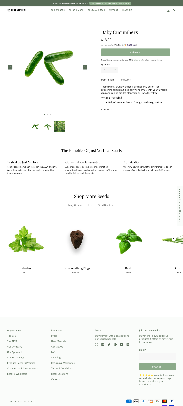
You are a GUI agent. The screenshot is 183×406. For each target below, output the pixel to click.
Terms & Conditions (62, 368)
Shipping (56, 357)
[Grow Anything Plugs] (76, 239)
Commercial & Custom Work (22, 368)
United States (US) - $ (20, 401)
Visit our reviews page (159, 378)
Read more (107, 109)
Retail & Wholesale (17, 373)
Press (54, 335)
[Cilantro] (25, 239)
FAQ (53, 352)
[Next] (174, 239)
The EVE (11, 335)
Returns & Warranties (63, 363)
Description (107, 79)
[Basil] (128, 239)
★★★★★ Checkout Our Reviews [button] (180, 206)
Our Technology (15, 357)
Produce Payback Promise (21, 363)
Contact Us (57, 346)
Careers (55, 379)
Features (126, 79)
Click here (138, 60)
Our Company (14, 346)
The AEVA (12, 341)
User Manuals (58, 341)
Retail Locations (59, 373)
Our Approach (14, 352)
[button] (35, 126)
